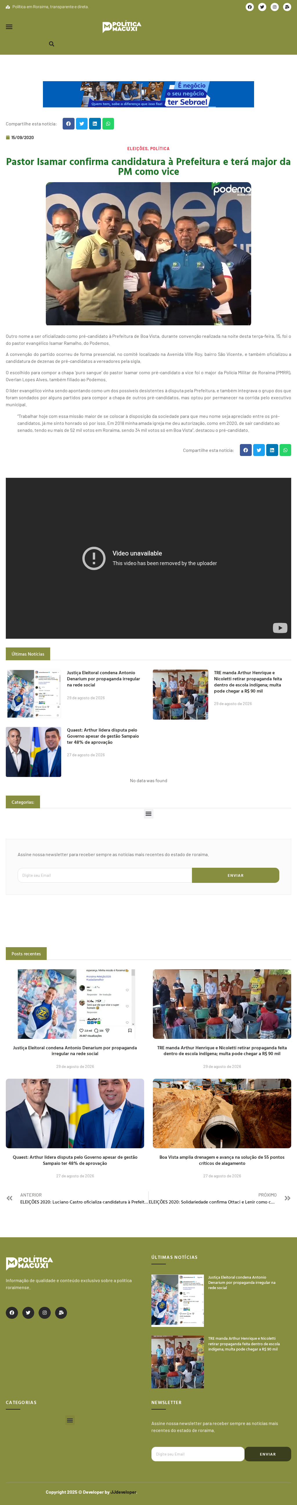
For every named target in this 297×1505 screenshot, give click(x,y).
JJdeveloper (123, 1492)
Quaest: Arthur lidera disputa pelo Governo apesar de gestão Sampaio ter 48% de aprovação (103, 736)
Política (160, 148)
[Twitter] (262, 7)
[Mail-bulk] (287, 7)
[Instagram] (275, 7)
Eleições (137, 148)
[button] (9, 26)
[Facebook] (250, 7)
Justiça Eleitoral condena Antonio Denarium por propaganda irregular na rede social (103, 678)
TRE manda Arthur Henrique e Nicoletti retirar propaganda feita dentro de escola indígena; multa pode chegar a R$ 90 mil (248, 681)
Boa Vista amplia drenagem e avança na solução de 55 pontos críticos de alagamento (222, 1160)
